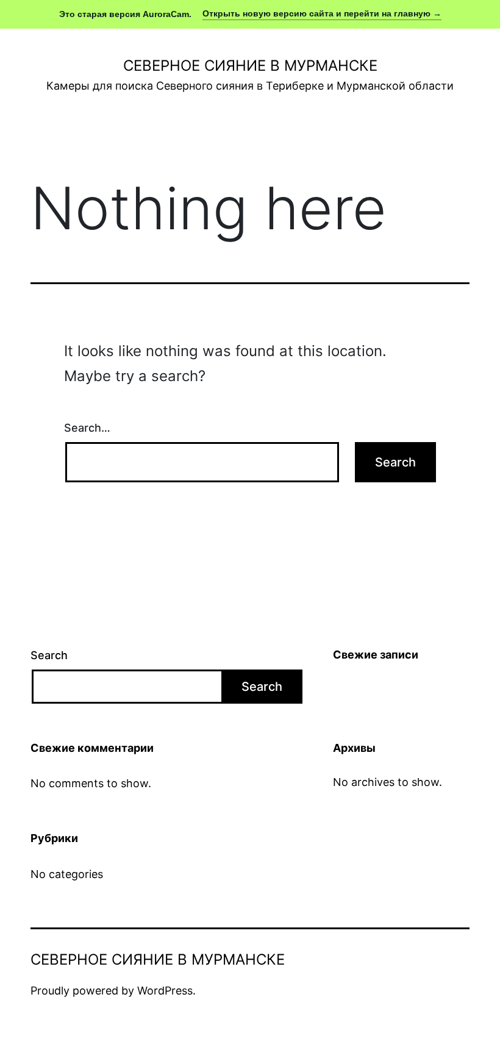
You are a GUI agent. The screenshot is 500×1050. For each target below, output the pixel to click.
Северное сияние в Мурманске (250, 65)
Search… (87, 427)
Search (49, 655)
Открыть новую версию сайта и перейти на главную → (321, 13)
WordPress (165, 990)
